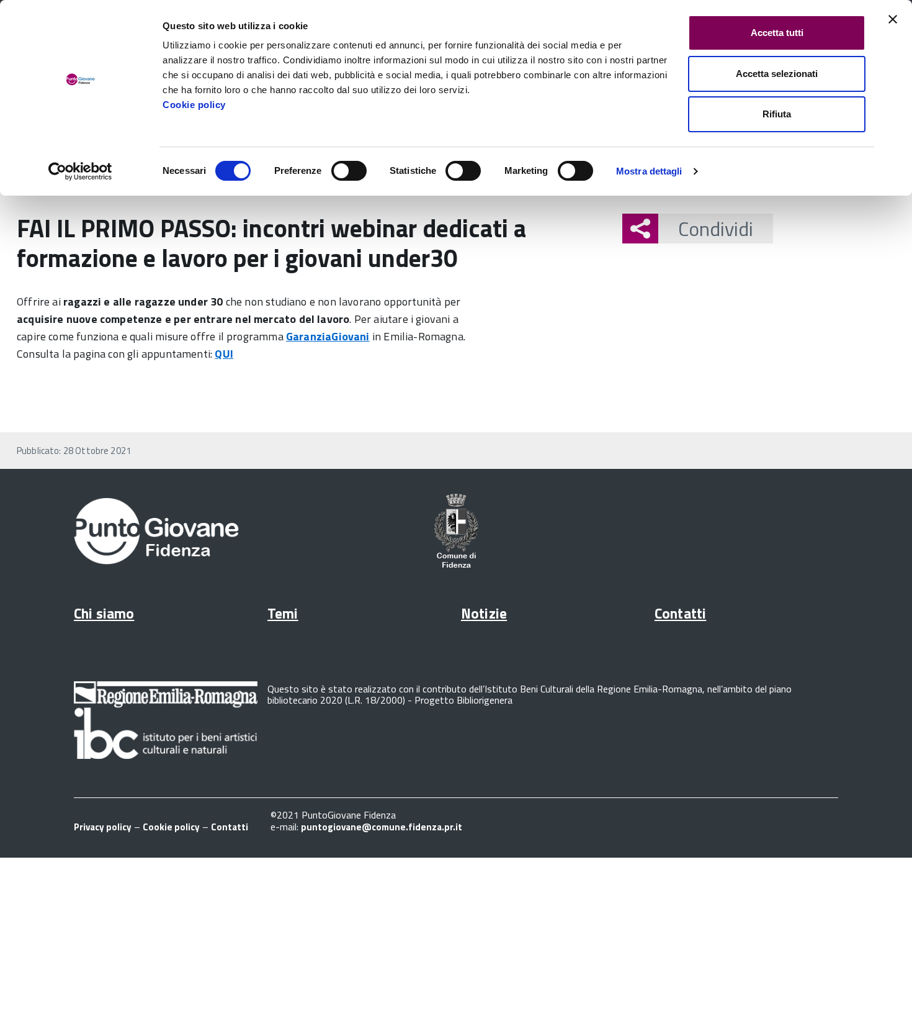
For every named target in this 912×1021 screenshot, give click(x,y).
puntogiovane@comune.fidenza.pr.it (381, 827)
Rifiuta (776, 114)
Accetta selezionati (777, 73)
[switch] (349, 171)
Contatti (680, 613)
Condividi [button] (715, 228)
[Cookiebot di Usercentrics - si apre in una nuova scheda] (80, 171)
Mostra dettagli (649, 171)
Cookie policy (194, 104)
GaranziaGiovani (328, 336)
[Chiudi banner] (892, 19)
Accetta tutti (777, 32)
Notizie (484, 613)
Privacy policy (103, 827)
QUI (224, 353)
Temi (282, 613)
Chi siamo (104, 613)
